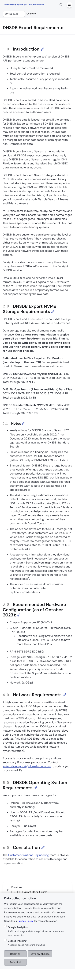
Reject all (15, 953)
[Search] (61, 4)
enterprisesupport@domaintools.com (27, 766)
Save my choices (40, 953)
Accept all (15, 962)
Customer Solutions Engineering (28, 855)
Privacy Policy (25, 920)
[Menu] (69, 5)
